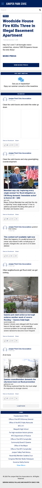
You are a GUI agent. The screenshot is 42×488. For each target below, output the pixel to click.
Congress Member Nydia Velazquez (21, 459)
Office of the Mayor (21, 446)
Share (17, 140)
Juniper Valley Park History (21, 452)
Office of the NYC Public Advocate (21, 423)
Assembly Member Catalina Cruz (21, 456)
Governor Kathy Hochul (21, 462)
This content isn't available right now (19, 237)
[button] (3, 4)
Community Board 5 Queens (21, 442)
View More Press (21, 65)
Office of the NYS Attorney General (21, 419)
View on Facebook (8, 140)
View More (21, 465)
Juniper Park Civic (16, 4)
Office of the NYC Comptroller (21, 449)
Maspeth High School (21, 429)
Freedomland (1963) (21, 416)
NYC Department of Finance (21, 436)
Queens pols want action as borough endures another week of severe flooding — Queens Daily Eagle (19, 317)
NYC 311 (21, 426)
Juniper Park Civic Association (19, 98)
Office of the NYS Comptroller (21, 439)
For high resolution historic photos (21, 432)
